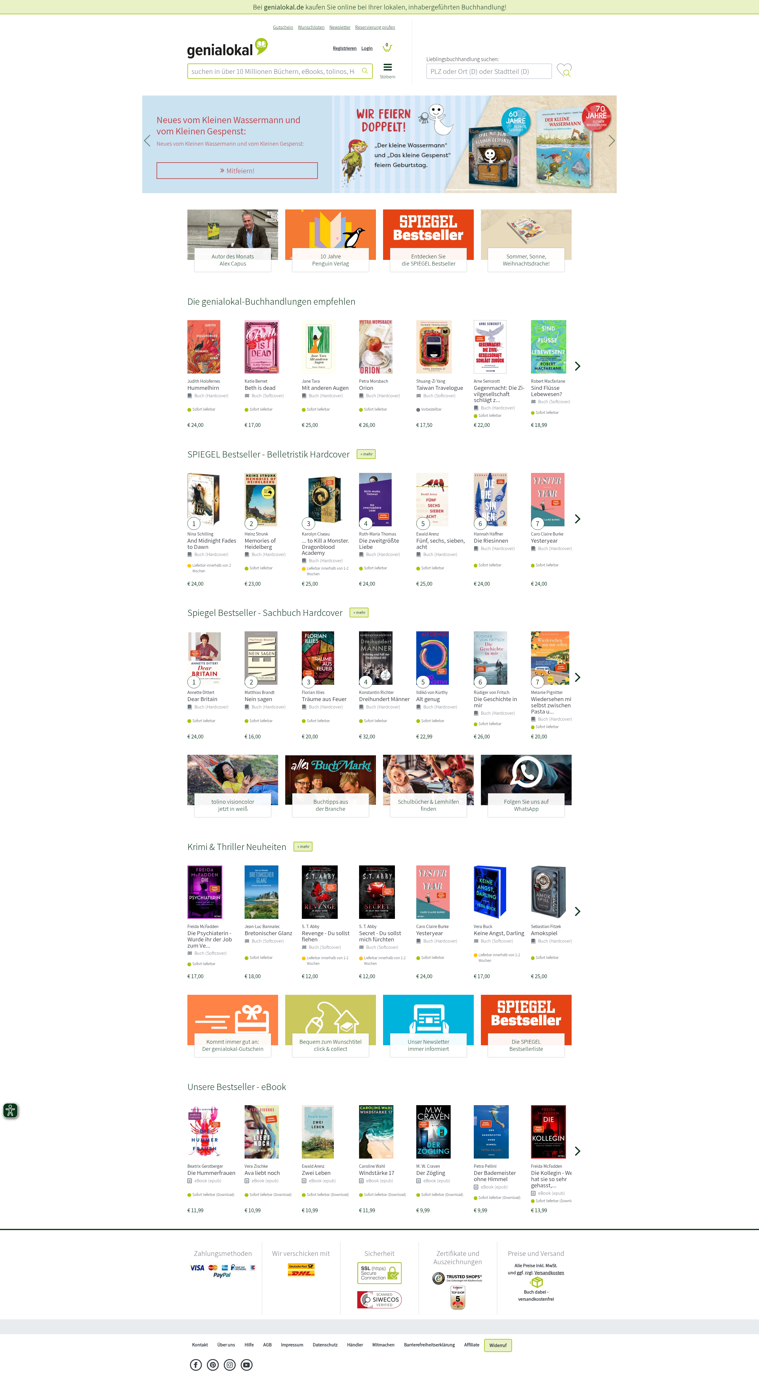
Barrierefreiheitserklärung (429, 1345)
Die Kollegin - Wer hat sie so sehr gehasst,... (553, 1179)
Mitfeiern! (240, 170)
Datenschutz (325, 1345)
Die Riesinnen (491, 540)
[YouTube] (246, 1365)
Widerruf (498, 1345)
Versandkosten (549, 1273)
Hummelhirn (203, 388)
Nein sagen (258, 699)
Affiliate (471, 1345)
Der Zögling (430, 1173)
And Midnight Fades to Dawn (211, 543)
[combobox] (273, 71)
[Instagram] (229, 1365)
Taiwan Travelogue (439, 388)
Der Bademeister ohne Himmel (495, 1176)
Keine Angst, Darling (499, 933)
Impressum (292, 1345)
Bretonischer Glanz (268, 933)
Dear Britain (202, 699)
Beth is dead (260, 388)
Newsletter (339, 27)
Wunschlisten (311, 27)
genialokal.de (284, 7)
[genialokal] (227, 48)
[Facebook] (195, 1365)
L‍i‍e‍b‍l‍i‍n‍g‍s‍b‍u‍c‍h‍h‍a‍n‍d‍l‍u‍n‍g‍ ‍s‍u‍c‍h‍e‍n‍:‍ (462, 59)
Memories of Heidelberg (260, 543)
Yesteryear (544, 540)
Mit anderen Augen (325, 388)
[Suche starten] (365, 71)
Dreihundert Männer (384, 699)
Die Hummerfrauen (211, 1173)
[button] (388, 73)
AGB (267, 1345)
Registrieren (345, 48)
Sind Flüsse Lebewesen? (546, 391)
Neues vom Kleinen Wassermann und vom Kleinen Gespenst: (229, 125)
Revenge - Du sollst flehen (326, 936)
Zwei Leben (316, 1173)
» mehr (366, 454)
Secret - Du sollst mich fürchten (380, 936)
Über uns (226, 1345)
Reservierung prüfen (375, 27)
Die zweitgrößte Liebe (379, 543)
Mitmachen (383, 1345)
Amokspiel (544, 933)
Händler (355, 1345)
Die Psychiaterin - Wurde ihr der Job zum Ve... (209, 939)
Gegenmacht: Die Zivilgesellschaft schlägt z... (499, 394)
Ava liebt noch (262, 1173)
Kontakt (200, 1345)
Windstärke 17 (376, 1173)
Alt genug (428, 699)
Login (367, 48)
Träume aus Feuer (324, 699)
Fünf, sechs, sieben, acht (440, 543)
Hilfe (249, 1345)
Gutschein (283, 27)
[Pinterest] (212, 1365)
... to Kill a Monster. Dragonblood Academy (325, 546)
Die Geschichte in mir (495, 702)
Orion (366, 388)
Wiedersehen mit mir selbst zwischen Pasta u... (557, 705)
